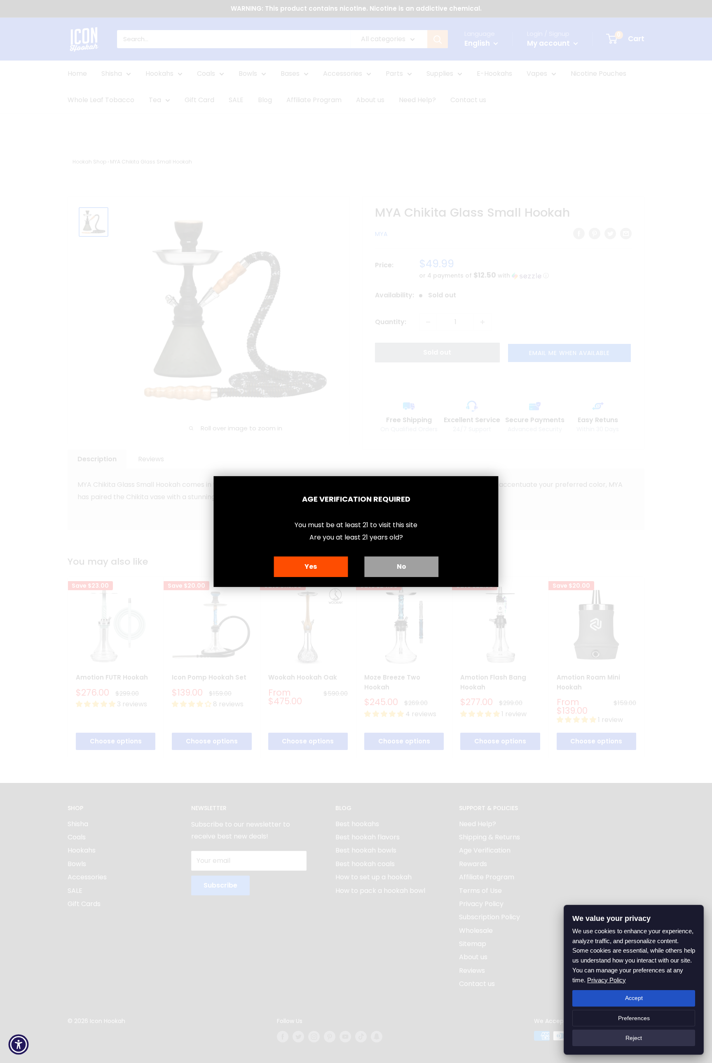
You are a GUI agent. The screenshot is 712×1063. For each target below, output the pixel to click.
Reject (633, 1038)
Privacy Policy (606, 980)
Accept (634, 998)
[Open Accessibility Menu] (18, 1044)
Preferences (634, 1018)
